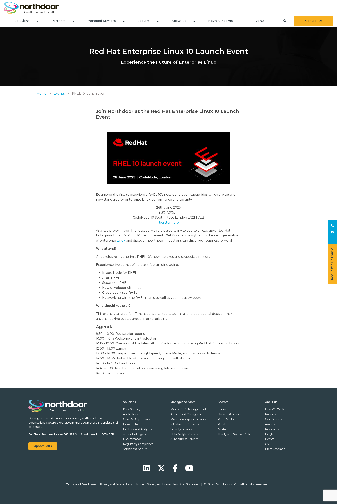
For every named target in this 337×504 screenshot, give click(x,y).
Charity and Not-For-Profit (234, 434)
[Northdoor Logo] (31, 8)
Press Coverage (275, 449)
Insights (270, 434)
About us (271, 402)
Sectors (223, 402)
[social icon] (147, 468)
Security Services (181, 429)
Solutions (129, 402)
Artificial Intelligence (135, 434)
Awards (269, 424)
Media (222, 429)
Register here (169, 222)
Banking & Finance (230, 414)
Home (41, 93)
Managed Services (182, 402)
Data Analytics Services (185, 434)
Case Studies (273, 419)
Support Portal (43, 446)
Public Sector (226, 419)
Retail (221, 424)
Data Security (131, 409)
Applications (130, 414)
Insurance (224, 409)
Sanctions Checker (135, 449)
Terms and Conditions (81, 484)
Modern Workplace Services (188, 419)
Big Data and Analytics (137, 429)
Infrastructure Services (184, 424)
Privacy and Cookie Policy (116, 484)
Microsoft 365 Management (188, 409)
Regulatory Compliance (138, 444)
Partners (270, 414)
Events (59, 93)
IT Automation (132, 439)
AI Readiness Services (184, 439)
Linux (121, 240)
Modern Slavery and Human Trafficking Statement (168, 484)
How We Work (274, 409)
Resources (272, 429)
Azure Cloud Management (187, 414)
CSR (268, 444)
